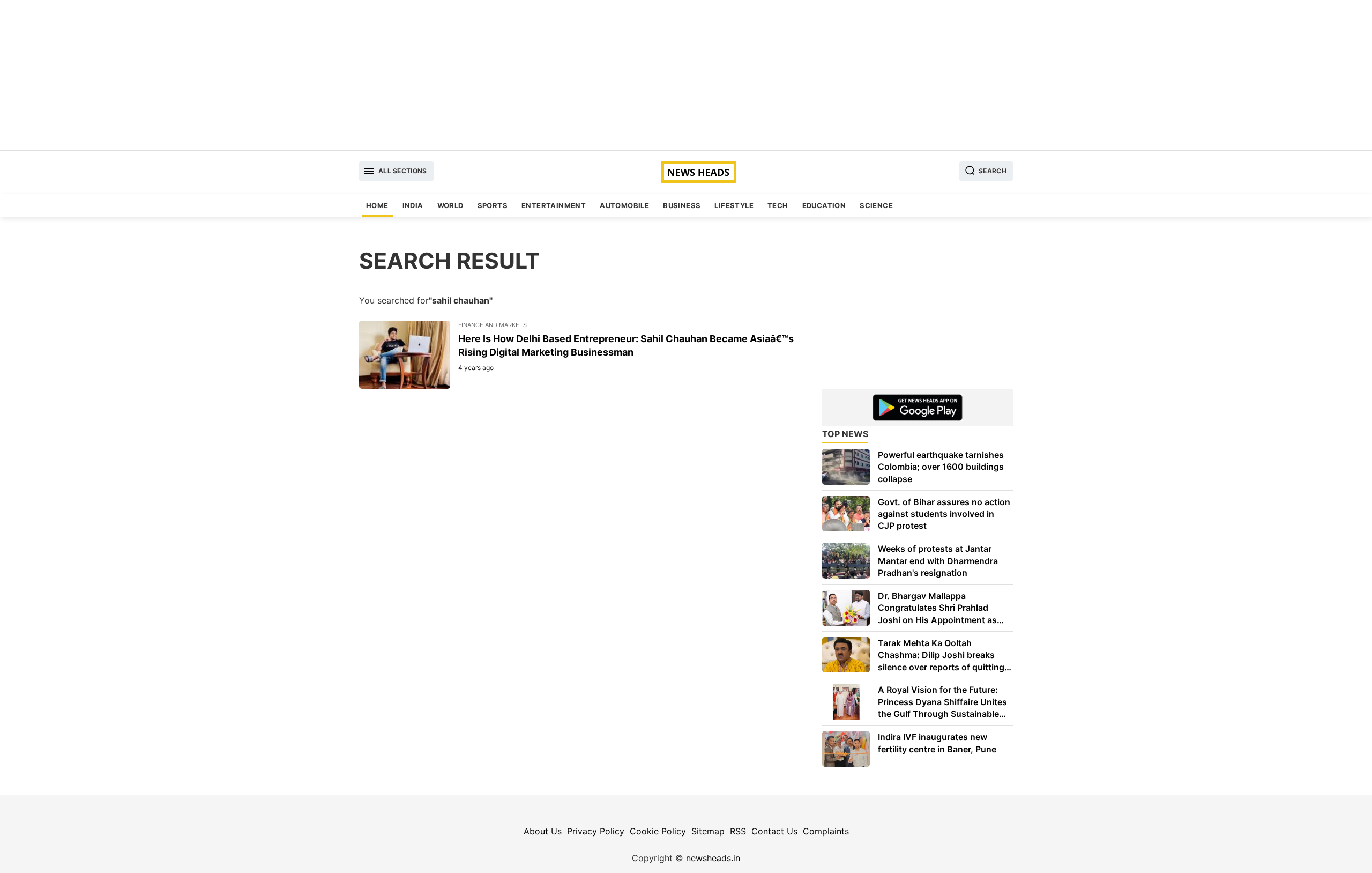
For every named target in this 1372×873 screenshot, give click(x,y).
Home (377, 205)
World (450, 205)
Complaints (826, 831)
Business (681, 205)
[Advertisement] (686, 75)
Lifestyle (734, 205)
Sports (493, 205)
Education (824, 205)
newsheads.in (713, 858)
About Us (543, 831)
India (412, 205)
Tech (777, 205)
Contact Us (774, 831)
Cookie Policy (658, 831)
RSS (738, 831)
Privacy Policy (595, 831)
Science (876, 205)
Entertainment (553, 205)
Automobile (624, 205)
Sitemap (708, 831)
